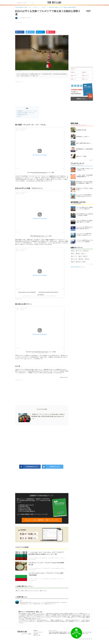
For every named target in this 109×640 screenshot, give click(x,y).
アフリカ (86, 79)
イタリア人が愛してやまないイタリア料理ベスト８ (84, 169)
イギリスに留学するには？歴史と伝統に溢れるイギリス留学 (84, 221)
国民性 (78, 253)
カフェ (84, 253)
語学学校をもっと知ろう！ (83, 136)
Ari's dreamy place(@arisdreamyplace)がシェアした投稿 (40, 172)
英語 (73, 250)
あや (21, 601)
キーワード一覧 (90, 264)
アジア (74, 79)
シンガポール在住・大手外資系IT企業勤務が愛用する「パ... (84, 175)
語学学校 (86, 250)
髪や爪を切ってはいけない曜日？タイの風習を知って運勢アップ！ (84, 182)
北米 (74, 72)
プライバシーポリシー (38, 632)
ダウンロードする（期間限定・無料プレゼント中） (42, 520)
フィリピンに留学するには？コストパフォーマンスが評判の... (84, 241)
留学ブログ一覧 (37, 635)
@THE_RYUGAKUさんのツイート (78, 266)
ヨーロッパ (75, 75)
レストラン (74, 256)
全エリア (75, 68)
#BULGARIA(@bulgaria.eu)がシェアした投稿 (40, 236)
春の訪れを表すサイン (23, 114)
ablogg (28, 633)
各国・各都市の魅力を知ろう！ (84, 143)
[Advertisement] (41, 445)
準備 (73, 261)
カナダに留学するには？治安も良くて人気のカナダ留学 (84, 214)
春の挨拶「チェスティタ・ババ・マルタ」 (28, 111)
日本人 (86, 256)
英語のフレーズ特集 (81, 156)
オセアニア (86, 75)
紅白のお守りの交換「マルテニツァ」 (27, 112)
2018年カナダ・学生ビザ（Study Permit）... (84, 189)
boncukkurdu (41, 294)
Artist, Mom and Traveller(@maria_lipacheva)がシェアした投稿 (41, 351)
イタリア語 (79, 250)
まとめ (19, 116)
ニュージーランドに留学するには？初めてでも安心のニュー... (84, 234)
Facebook (36, 633)
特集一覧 (91, 160)
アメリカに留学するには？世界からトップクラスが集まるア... (84, 208)
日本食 (87, 259)
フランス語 (74, 259)
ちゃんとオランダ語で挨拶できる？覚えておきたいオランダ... (84, 195)
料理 (84, 261)
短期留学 (81, 259)
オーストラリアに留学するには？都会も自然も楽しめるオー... (84, 227)
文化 (73, 253)
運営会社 (36, 630)
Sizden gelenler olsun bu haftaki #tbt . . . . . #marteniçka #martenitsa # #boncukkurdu (38, 292)
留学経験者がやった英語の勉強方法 (84, 149)
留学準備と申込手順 (81, 130)
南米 (85, 72)
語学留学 (79, 261)
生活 (81, 256)
